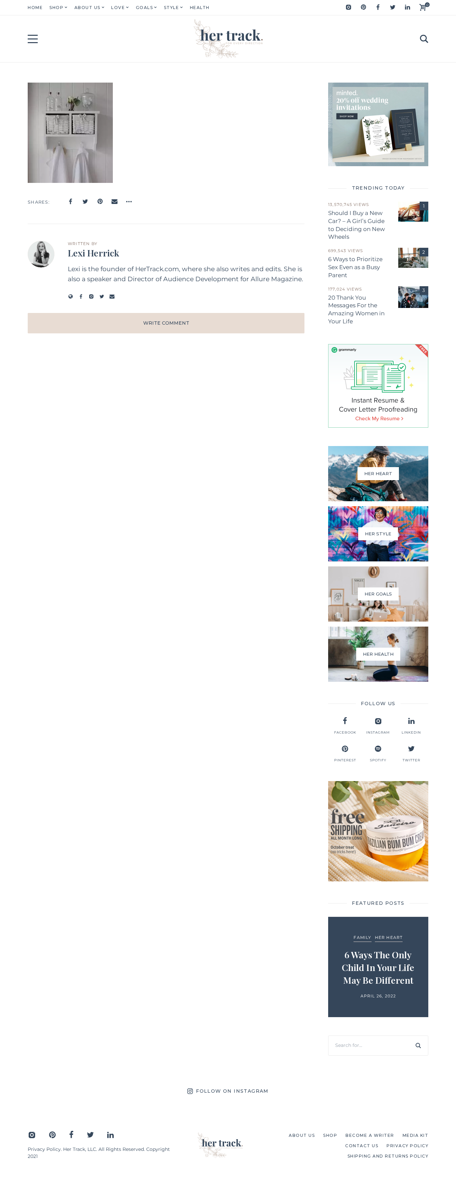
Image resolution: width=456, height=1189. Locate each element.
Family (362, 937)
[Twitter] (393, 7)
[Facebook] (378, 7)
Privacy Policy (44, 1149)
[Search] (418, 1046)
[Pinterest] (363, 7)
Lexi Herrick (93, 253)
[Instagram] (349, 7)
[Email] (114, 202)
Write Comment (166, 323)
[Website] (70, 296)
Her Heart (389, 937)
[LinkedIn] (407, 7)
